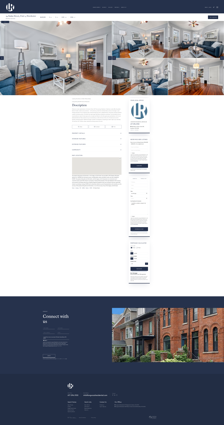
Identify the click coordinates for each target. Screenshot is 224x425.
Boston (87, 188)
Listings (77, 188)
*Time (131, 196)
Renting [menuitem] (117, 7)
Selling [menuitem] (110, 7)
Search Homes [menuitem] (96, 7)
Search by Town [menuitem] (71, 410)
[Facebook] (112, 395)
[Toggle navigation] (217, 7)
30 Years (133, 247)
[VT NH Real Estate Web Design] (152, 417)
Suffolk (83, 188)
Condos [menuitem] (69, 406)
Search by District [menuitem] (71, 411)
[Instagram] (116, 395)
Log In (210, 7)
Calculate (139, 268)
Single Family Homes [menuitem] (72, 408)
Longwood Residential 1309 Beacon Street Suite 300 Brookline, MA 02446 (130, 406)
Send (49, 356)
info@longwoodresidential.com (95, 395)
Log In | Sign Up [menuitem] (103, 406)
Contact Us (135, 178)
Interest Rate (133, 261)
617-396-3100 (134, 124)
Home (73, 188)
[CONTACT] (213, 17)
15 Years (139, 247)
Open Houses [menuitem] (70, 405)
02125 (91, 188)
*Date (131, 191)
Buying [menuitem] (104, 7)
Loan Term (132, 245)
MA (80, 188)
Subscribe (139, 165)
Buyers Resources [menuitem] (87, 408)
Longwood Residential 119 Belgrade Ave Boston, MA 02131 (127, 405)
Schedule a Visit (143, 178)
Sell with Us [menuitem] (86, 406)
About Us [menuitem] (123, 7)
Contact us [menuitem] (102, 405)
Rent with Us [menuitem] (87, 405)
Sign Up (206, 7)
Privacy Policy (136, 161)
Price (131, 251)
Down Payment (133, 256)
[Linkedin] (114, 395)
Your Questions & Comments (135, 201)
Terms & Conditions (82, 417)
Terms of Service (63, 358)
